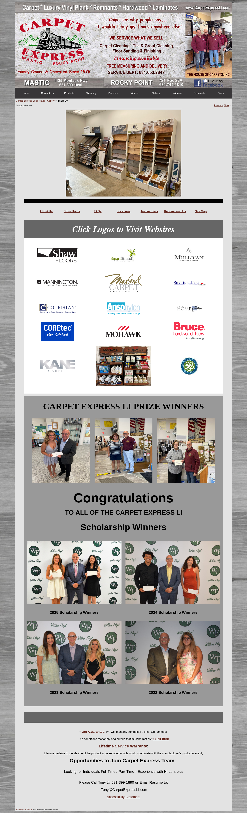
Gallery (156, 93)
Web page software (24, 809)
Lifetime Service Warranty (123, 746)
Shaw (221, 93)
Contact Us (47, 93)
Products (69, 93)
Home (26, 93)
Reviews (113, 93)
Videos (134, 93)
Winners (177, 93)
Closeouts (199, 93)
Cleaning (91, 93)
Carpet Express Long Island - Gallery (35, 100)
